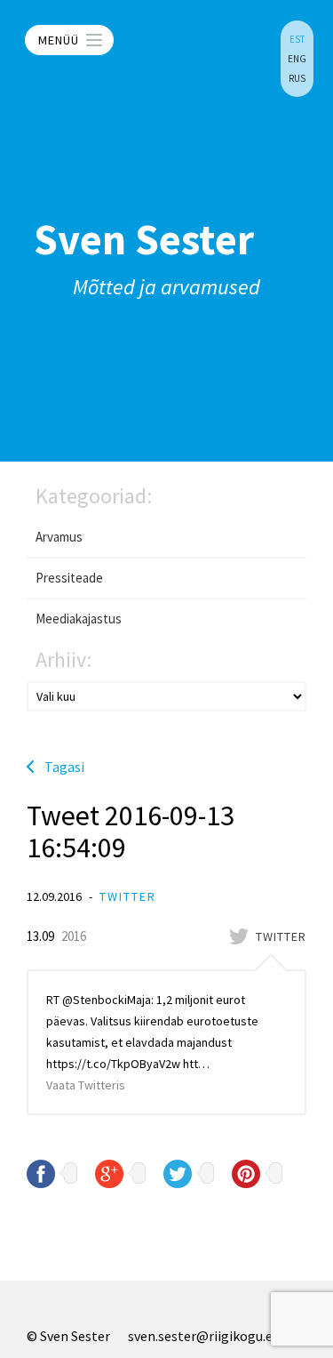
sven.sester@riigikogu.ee (204, 1336)
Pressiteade (69, 577)
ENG (297, 58)
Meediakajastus (79, 618)
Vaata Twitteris (85, 1085)
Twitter (127, 896)
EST (297, 39)
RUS (297, 78)
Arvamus (59, 536)
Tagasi (64, 766)
